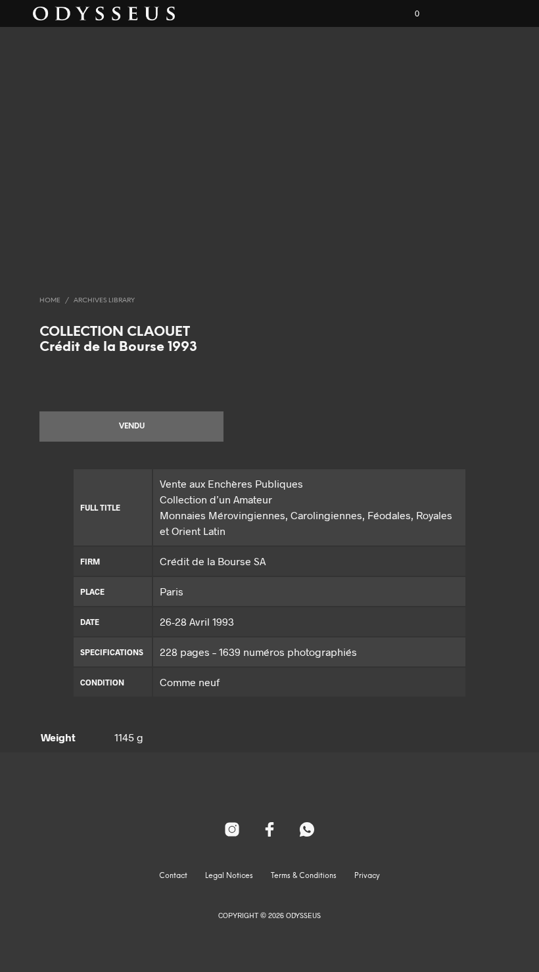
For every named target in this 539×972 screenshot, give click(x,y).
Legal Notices (229, 876)
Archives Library (104, 300)
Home (49, 300)
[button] (408, 13)
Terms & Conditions (304, 876)
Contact (173, 876)
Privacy (367, 876)
